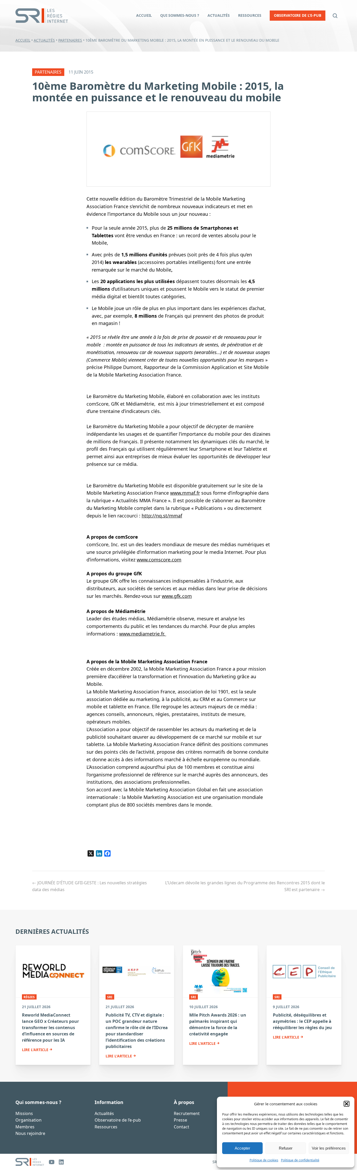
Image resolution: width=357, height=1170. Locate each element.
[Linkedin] (61, 1162)
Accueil (22, 40)
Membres (24, 1127)
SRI (109, 997)
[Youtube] (51, 1162)
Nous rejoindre (30, 1133)
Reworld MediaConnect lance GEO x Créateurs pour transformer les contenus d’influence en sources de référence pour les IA (50, 1027)
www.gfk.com (177, 596)
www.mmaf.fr (185, 493)
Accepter (242, 1148)
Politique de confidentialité (300, 1160)
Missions (24, 1113)
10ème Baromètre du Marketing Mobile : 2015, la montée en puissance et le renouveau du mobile (158, 91)
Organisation (28, 1120)
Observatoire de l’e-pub (118, 1120)
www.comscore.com (159, 559)
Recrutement (187, 1113)
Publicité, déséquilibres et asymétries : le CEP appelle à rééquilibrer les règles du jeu (302, 1021)
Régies (29, 997)
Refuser (285, 1148)
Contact (181, 1127)
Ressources (106, 1127)
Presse (180, 1120)
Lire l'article (35, 1049)
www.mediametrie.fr (141, 634)
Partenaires (70, 40)
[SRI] (29, 1162)
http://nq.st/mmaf (162, 515)
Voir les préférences (329, 1148)
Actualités (44, 40)
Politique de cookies (264, 1160)
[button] (346, 1103)
